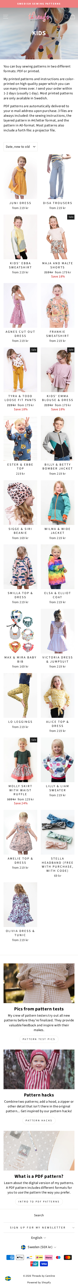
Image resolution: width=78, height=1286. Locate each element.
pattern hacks (39, 1120)
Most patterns (46, 125)
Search (39, 1215)
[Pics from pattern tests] (39, 983)
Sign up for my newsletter (38, 1228)
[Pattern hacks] (39, 1069)
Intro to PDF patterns (39, 1201)
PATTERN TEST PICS (39, 1039)
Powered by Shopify (39, 1282)
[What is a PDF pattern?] (39, 1151)
